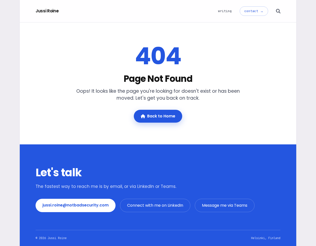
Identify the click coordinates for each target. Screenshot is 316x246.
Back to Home (161, 116)
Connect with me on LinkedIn (155, 205)
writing (225, 11)
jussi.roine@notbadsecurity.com (75, 205)
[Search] (278, 11)
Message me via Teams (224, 205)
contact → (253, 11)
